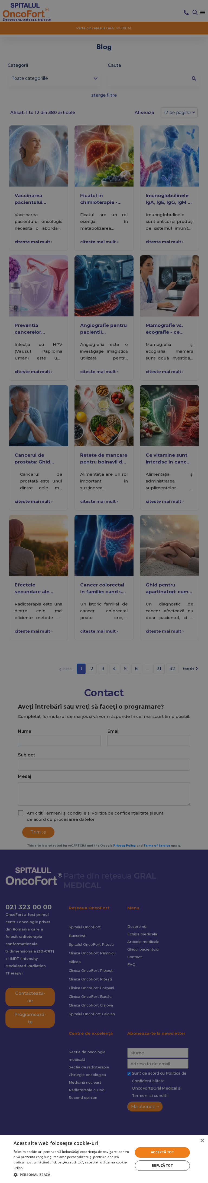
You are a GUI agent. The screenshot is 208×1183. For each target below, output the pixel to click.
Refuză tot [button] (162, 1165)
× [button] (202, 1141)
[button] (71, 1175)
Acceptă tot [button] (162, 1152)
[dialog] (104, 1159)
